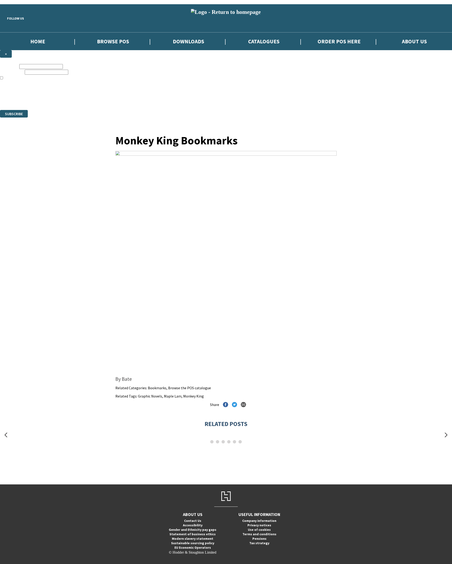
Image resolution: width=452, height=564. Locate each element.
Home (37, 41)
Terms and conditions (259, 534)
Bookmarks (157, 387)
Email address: (12, 72)
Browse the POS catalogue (189, 387)
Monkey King (193, 396)
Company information (259, 521)
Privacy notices (259, 525)
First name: (9, 66)
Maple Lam (173, 396)
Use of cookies (259, 529)
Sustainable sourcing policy (192, 543)
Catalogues (263, 41)
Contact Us (192, 521)
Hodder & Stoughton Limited (54, 99)
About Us (414, 41)
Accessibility (192, 525)
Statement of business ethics (193, 534)
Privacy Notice (171, 99)
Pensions (259, 538)
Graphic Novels (150, 396)
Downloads (188, 41)
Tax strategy (259, 543)
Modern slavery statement (192, 538)
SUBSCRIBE (14, 113)
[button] (6, 435)
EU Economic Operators (192, 547)
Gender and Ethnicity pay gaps (192, 529)
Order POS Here (339, 41)
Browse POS (113, 41)
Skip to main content (15, 2)
